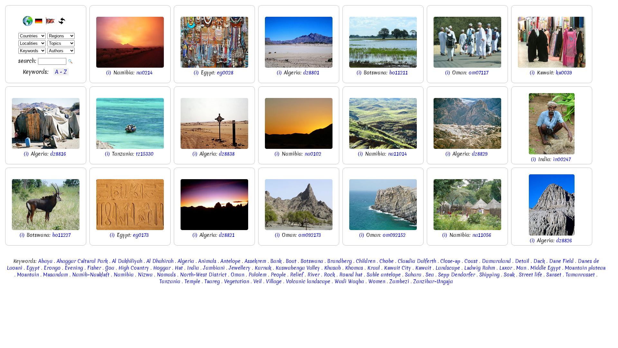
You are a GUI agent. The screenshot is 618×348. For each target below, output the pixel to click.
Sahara (413, 274)
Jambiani (214, 268)
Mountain (28, 274)
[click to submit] (70, 61)
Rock (329, 274)
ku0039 (564, 72)
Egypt (33, 268)
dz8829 (480, 153)
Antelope (230, 261)
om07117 (478, 72)
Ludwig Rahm (479, 268)
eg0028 (225, 72)
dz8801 (311, 72)
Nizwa (145, 274)
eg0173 (141, 235)
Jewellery (239, 268)
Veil (257, 281)
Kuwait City (397, 268)
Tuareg (212, 281)
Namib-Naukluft (90, 274)
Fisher (94, 268)
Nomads (166, 274)
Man (521, 268)
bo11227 (61, 235)
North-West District (203, 274)
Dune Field (561, 261)
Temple (192, 281)
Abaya (45, 261)
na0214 (144, 72)
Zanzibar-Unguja (433, 281)
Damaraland (496, 261)
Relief (296, 274)
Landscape (447, 268)
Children (365, 261)
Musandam (55, 274)
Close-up (450, 261)
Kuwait (423, 268)
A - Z (61, 71)
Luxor (505, 268)
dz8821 (227, 235)
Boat (291, 261)
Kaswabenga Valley (298, 268)
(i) (109, 72)
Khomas (354, 268)
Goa (109, 268)
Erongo (52, 268)
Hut (179, 268)
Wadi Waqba (349, 281)
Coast (471, 261)
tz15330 (145, 153)
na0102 (312, 153)
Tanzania (169, 281)
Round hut (350, 274)
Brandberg (339, 261)
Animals (207, 261)
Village (274, 281)
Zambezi (399, 281)
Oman (237, 274)
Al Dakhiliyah (127, 261)
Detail (522, 261)
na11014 (397, 153)
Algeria (186, 261)
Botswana (312, 261)
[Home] (27, 21)
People (278, 274)
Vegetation (236, 281)
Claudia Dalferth (417, 261)
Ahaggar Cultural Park (82, 261)
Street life (530, 274)
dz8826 (564, 240)
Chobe (386, 261)
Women (376, 281)
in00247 (562, 159)
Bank (276, 261)
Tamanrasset (580, 274)
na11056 (481, 235)
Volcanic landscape (308, 281)
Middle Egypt (545, 268)
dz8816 (58, 153)
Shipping (489, 274)
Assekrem (255, 261)
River (313, 274)
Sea (430, 274)
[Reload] (61, 20)
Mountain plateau (585, 268)
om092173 (309, 235)
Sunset (553, 274)
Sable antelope (384, 274)
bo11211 (398, 72)
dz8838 (227, 153)
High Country (133, 268)
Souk (509, 274)
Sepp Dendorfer (456, 274)
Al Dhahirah (159, 261)
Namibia (124, 274)
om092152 (394, 235)
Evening (74, 268)
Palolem (257, 274)
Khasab (332, 268)
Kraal (373, 268)
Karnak (263, 268)
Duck (539, 261)
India (193, 268)
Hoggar (162, 268)
